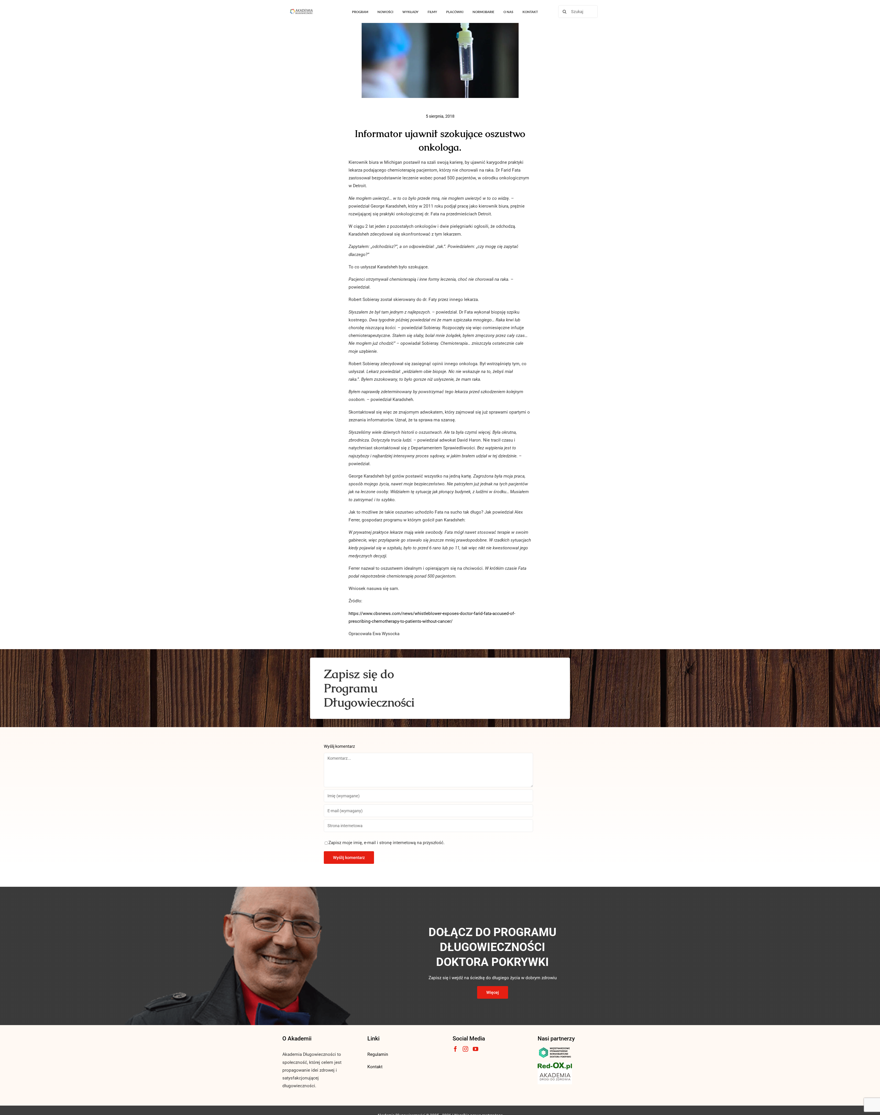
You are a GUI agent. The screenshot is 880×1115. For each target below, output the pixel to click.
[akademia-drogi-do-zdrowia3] (555, 1071)
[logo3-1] (555, 1064)
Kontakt (374, 1066)
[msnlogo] (555, 1048)
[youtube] (475, 1049)
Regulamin (377, 1054)
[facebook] (455, 1049)
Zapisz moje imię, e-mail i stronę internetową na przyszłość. (386, 842)
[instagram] (465, 1049)
